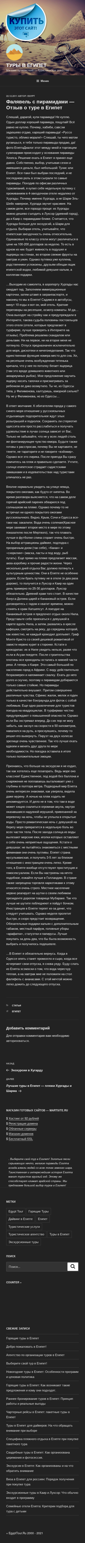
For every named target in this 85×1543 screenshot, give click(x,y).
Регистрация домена (23, 1123)
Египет (16, 1011)
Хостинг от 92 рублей (24, 1118)
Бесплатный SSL (21, 1138)
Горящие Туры (38, 1211)
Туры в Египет (26, 64)
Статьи (16, 1005)
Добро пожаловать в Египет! (26, 1346)
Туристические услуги (24, 1226)
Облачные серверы (23, 1128)
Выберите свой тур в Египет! (26, 1363)
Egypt (31, 95)
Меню (45, 81)
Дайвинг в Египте (20, 1219)
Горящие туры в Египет (22, 1338)
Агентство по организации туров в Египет (35, 1355)
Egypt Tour (15, 1211)
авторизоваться (17, 1040)
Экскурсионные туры (23, 1242)
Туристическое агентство (26, 1234)
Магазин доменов (21, 1133)
